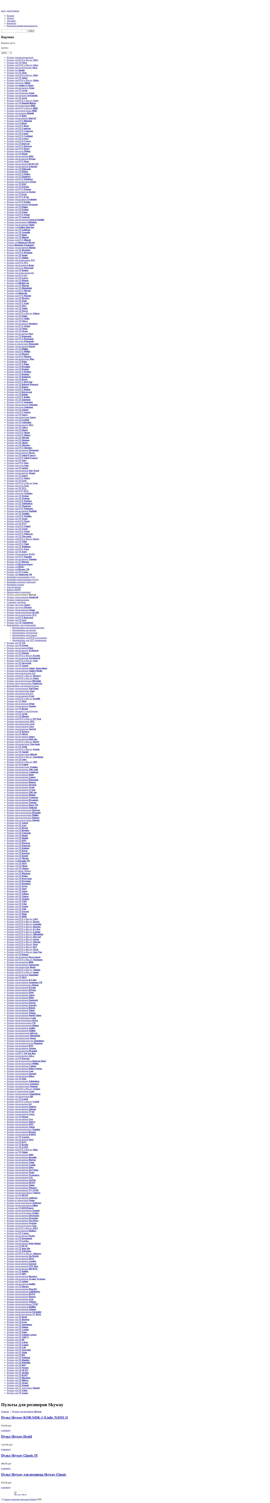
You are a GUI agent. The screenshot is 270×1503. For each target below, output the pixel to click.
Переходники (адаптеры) (19, 592)
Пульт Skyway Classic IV (19, 1455)
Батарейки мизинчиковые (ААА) (23, 579)
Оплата (10, 18)
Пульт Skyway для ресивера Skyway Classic (33, 1474)
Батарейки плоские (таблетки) (21, 582)
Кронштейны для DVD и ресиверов (29, 638)
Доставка (11, 21)
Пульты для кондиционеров (20, 57)
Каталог (10, 16)
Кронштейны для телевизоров (21, 625)
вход (3, 11)
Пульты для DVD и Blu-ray (22, 60)
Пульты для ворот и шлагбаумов (22, 711)
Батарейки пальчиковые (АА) (21, 577)
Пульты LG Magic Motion (19, 871)
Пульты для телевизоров (21, 105)
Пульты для (16, 70)
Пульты (20, 245)
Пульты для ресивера (22, 199)
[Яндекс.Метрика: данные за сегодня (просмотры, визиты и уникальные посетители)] (20, 1493)
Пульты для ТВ (17, 62)
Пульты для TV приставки (23, 1388)
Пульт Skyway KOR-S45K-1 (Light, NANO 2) (34, 1417)
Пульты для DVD (19, 121)
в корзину (6, 1430)
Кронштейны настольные (24, 635)
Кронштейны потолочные (24, 633)
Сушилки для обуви (16, 602)
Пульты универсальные (18, 600)
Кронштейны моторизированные (28, 627)
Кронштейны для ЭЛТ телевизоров (29, 640)
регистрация (13, 11)
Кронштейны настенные (24, 630)
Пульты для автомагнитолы (25, 1041)
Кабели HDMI (13, 589)
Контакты (11, 23)
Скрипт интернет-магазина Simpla (19, 1499)
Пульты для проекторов (21, 181)
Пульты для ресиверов (20, 88)
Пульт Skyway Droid (16, 1436)
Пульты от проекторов (23, 344)
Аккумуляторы (14, 587)
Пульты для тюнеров (22, 95)
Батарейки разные (15, 584)
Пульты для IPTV (21, 1053)
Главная (5, 1411)
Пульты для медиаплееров (23, 612)
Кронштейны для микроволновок (23, 686)
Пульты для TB (19, 288)
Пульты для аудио (19, 83)
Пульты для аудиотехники (22, 67)
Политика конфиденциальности (22, 26)
